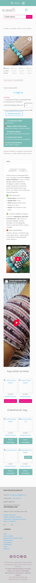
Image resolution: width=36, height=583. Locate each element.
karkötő (19, 153)
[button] (29, 39)
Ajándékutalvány (8, 540)
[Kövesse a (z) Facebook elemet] (11, 556)
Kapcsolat (6, 549)
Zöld (5, 153)
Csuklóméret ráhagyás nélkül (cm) (13, 105)
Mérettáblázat (8, 544)
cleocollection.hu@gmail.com (18, 495)
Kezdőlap (6, 28)
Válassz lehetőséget (25, 472)
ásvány (24, 153)
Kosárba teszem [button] (10, 401)
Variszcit (19, 28)
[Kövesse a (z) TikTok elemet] (21, 556)
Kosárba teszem (14, 113)
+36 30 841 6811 (16, 498)
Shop (5, 534)
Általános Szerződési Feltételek (12, 517)
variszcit (29, 153)
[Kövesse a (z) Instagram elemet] (14, 556)
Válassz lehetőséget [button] (11, 441)
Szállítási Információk (10, 515)
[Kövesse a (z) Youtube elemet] (18, 556)
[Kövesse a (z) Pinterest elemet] (25, 556)
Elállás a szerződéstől (10, 521)
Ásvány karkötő (27, 151)
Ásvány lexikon (8, 542)
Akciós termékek (8, 536)
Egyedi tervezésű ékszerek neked (13, 538)
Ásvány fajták (13, 28)
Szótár (5, 546)
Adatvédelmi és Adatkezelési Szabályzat (15, 519)
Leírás (8, 161)
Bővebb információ (10, 396)
